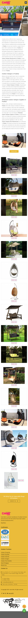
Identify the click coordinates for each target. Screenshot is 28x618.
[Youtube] (11, 593)
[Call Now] (24, 606)
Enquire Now (14, 151)
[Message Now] (24, 610)
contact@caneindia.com (8, 582)
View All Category (5, 563)
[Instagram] (5, 593)
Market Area (4, 565)
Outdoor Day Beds (5, 554)
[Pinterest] (7, 593)
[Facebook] (2, 593)
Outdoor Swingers (5, 558)
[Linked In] (9, 593)
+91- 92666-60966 (5, 578)
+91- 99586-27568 (5, 579)
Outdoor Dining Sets (5, 552)
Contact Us (13, 501)
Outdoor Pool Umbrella (6, 561)
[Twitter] (4, 593)
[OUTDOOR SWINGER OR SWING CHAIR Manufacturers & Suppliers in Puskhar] (14, 165)
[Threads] (13, 593)
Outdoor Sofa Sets (5, 556)
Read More (3, 523)
